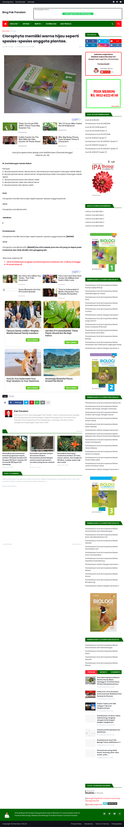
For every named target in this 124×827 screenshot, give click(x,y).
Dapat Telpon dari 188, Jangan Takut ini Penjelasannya (106, 706)
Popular (91, 672)
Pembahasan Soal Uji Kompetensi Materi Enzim (101, 652)
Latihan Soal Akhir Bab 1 (94, 211)
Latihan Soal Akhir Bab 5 (94, 226)
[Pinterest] (31, 402)
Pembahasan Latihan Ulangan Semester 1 (102, 315)
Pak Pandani (21, 411)
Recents (103, 672)
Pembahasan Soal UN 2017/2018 (97, 134)
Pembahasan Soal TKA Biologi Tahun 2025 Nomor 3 (108, 741)
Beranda (5, 31)
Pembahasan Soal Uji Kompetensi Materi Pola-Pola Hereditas (101, 553)
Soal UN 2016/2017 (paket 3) (96, 152)
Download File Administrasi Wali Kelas (108, 731)
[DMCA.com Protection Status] (110, 804)
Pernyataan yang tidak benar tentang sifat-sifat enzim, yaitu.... (108, 752)
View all (79, 431)
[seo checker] (93, 804)
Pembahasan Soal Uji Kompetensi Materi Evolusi (101, 575)
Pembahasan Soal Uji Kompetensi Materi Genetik (101, 541)
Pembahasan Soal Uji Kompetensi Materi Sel (103, 403)
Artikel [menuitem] (26, 24)
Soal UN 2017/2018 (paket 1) (95, 127)
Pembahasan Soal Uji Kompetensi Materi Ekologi (101, 337)
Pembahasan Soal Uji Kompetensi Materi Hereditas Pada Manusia (101, 559)
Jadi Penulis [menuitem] (65, 24)
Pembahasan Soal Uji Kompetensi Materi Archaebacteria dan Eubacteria (101, 304)
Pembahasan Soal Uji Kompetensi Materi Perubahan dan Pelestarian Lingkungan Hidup (103, 343)
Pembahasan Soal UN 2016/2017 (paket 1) (101, 141)
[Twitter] (26, 402)
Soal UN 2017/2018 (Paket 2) (96, 131)
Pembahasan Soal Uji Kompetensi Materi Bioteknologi (101, 581)
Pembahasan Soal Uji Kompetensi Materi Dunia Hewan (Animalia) (101, 331)
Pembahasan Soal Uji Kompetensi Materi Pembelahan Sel (101, 547)
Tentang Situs (7, 2)
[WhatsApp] (37, 402)
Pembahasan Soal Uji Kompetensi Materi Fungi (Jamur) (101, 319)
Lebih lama (76, 544)
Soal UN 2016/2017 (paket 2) (96, 145)
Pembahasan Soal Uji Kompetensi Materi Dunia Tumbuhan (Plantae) (101, 325)
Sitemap (30, 2)
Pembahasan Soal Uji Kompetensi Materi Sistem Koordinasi (101, 452)
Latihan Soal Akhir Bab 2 (94, 215)
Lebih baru (8, 544)
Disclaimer (88, 824)
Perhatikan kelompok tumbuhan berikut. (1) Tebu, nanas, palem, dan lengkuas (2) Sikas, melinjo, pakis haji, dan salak (69, 457)
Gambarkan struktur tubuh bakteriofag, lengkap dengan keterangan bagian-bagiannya (108, 719)
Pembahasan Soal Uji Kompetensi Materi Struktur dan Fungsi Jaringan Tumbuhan (101, 407)
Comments (115, 672)
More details (32, 340)
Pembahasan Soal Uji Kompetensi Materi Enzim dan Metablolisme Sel (101, 536)
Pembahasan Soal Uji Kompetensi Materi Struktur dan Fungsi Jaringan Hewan (101, 413)
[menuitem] (5, 24)
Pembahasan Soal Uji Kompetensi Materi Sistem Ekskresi (101, 446)
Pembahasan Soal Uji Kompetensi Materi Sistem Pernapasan (101, 441)
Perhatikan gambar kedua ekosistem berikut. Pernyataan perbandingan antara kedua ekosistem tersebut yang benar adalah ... (42, 459)
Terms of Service (102, 824)
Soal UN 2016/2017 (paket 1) (95, 138)
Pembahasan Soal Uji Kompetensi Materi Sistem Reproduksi (101, 458)
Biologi (13, 31)
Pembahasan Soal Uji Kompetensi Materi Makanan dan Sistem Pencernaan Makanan (102, 435)
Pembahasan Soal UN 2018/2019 (97, 123)
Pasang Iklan (117, 824)
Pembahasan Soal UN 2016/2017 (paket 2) (101, 148)
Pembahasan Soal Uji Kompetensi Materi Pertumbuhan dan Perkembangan (101, 530)
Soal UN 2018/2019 (92, 120)
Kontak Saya (20, 2)
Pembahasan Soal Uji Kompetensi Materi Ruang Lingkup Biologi (101, 286)
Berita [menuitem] (38, 24)
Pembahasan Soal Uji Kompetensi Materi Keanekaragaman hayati (101, 292)
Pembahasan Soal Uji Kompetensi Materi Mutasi (101, 569)
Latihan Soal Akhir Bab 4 (94, 222)
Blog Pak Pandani (14, 12)
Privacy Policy (76, 824)
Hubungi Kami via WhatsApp (78, 14)
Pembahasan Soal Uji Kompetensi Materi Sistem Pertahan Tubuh (101, 464)
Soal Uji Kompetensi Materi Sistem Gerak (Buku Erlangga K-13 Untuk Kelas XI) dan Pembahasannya (108, 680)
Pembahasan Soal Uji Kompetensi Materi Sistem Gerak (101, 419)
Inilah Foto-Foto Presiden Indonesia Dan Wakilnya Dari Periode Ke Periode (109, 694)
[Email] (42, 402)
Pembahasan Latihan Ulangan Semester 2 (102, 348)
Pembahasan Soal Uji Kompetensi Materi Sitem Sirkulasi (101, 425)
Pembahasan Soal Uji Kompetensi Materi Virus (101, 298)
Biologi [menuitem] (14, 24)
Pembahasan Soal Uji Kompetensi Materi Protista (101, 310)
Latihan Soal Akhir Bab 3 (94, 219)
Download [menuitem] (51, 24)
